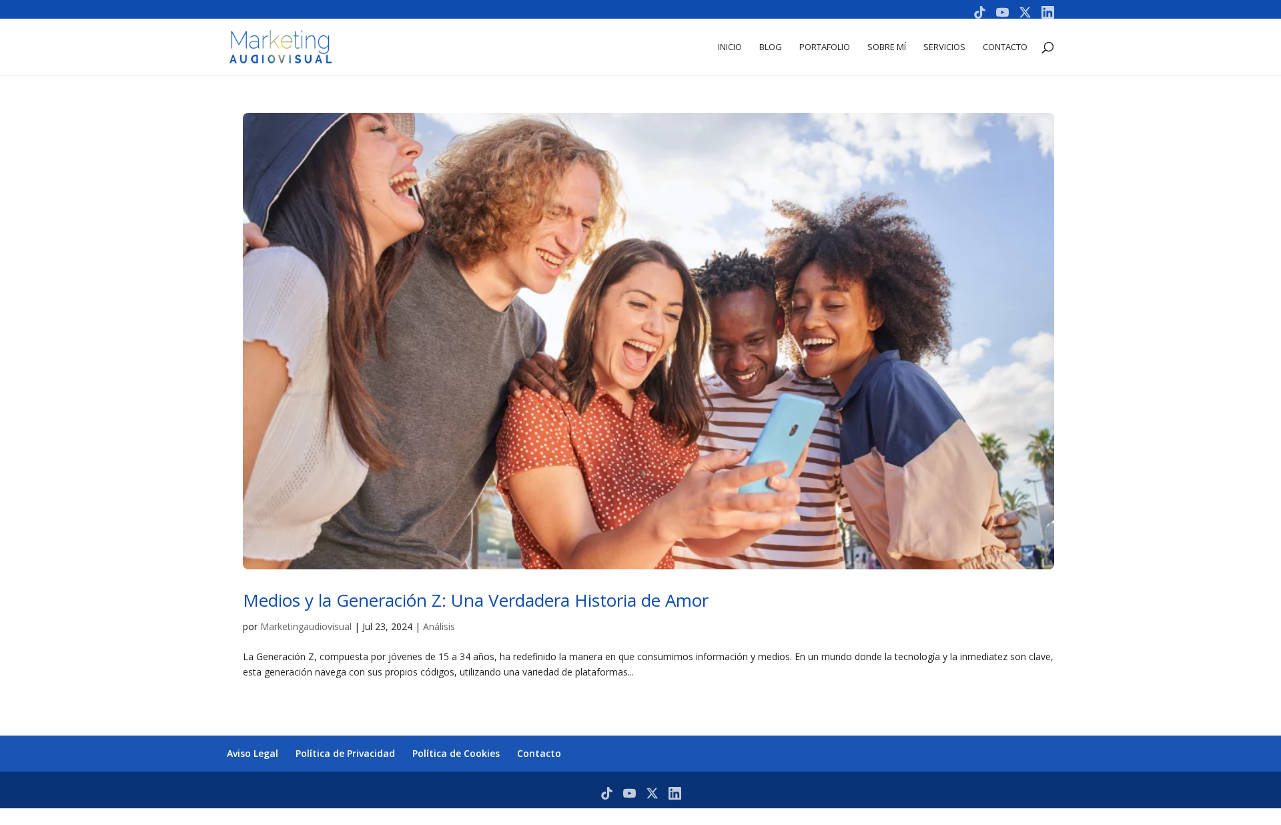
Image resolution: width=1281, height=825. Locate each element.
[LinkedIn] (1047, 12)
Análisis (439, 626)
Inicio (730, 47)
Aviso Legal (252, 753)
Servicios (944, 47)
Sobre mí (886, 47)
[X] (1025, 12)
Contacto (1005, 47)
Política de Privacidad (345, 753)
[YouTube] (1002, 12)
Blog (770, 47)
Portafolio (824, 47)
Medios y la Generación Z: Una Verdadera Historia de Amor (476, 600)
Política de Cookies (456, 753)
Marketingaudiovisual (306, 626)
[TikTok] (979, 12)
